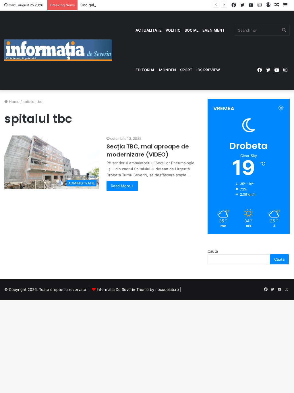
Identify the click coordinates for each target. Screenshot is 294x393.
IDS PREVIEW (208, 70)
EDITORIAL (145, 70)
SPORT (186, 70)
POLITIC (173, 30)
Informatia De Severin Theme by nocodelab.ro (138, 289)
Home (14, 101)
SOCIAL (191, 30)
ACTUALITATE (149, 30)
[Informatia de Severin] (58, 50)
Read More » (122, 186)
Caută (213, 251)
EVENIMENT (213, 30)
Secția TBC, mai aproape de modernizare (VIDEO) (148, 150)
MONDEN (167, 70)
